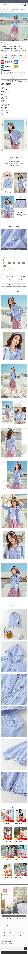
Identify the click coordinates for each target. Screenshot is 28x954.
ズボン (7, 8)
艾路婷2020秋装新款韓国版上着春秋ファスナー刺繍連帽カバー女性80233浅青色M (13, 10)
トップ (2, 8)
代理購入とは (6, 70)
